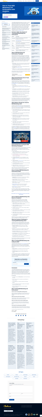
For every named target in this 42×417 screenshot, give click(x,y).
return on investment (24, 243)
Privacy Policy (16, 414)
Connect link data (20, 160)
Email (22, 393)
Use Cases (14, 311)
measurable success (21, 30)
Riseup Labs (12, 415)
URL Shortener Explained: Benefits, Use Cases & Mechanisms (35, 46)
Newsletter (5, 24)
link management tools (15, 83)
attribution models (19, 67)
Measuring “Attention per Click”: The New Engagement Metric (35, 37)
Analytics (15, 310)
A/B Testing (15, 186)
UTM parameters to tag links (23, 86)
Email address (14, 262)
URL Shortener (33, 47)
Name (10, 393)
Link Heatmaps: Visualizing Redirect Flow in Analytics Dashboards (35, 25)
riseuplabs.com (18, 415)
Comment (10, 385)
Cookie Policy (21, 414)
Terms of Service (12, 414)
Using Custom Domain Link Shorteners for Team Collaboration (35, 60)
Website (10, 396)
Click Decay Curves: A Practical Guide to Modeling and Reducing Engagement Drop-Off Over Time (35, 34)
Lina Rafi (5, 12)
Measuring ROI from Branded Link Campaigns (35, 56)
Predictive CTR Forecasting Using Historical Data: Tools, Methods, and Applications (35, 30)
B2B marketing (19, 106)
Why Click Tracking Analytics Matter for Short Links (35, 69)
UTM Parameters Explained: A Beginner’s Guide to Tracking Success (35, 73)
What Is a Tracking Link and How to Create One (35, 80)
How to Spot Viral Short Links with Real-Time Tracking (35, 53)
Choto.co (19, 43)
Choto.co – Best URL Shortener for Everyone (35, 49)
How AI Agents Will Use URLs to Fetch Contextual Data (35, 41)
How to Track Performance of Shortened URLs (35, 76)
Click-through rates (18, 40)
